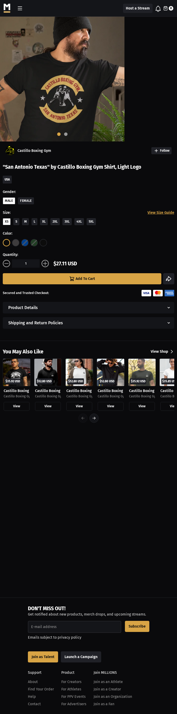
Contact (34, 704)
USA (7, 179)
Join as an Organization (113, 696)
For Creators (71, 682)
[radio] (6, 242)
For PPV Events (73, 696)
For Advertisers (73, 704)
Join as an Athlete (108, 682)
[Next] (94, 418)
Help (32, 696)
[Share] (168, 278)
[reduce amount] (6, 263)
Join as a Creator (107, 689)
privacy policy (69, 637)
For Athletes (71, 689)
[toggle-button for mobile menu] (20, 8)
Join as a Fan (104, 704)
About (33, 682)
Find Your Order (41, 689)
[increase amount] (45, 263)
